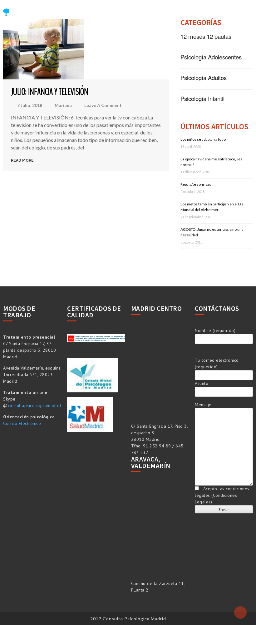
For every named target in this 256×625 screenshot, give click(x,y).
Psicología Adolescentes (211, 57)
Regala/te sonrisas (195, 184)
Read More (22, 160)
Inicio (94, 13)
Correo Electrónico (22, 423)
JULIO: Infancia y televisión (49, 91)
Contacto (99, 27)
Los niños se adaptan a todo (203, 139)
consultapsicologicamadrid (34, 405)
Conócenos (124, 13)
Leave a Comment (103, 105)
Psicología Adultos (203, 77)
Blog (187, 13)
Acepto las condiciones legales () (222, 495)
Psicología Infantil (202, 98)
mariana (63, 105)
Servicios (160, 13)
